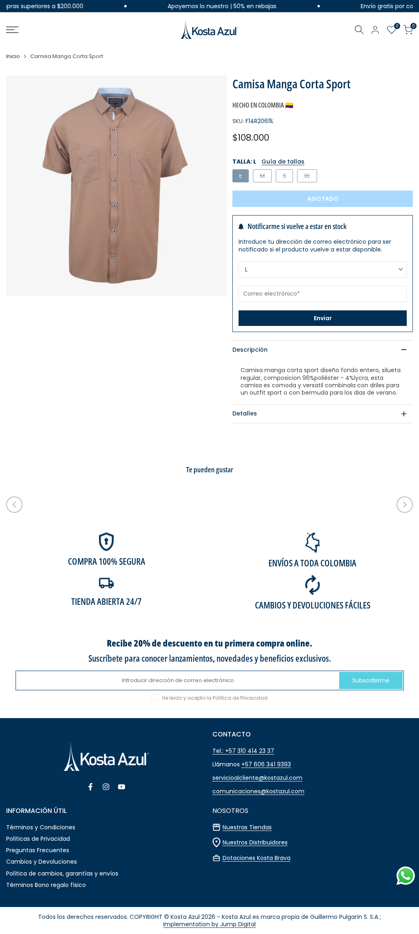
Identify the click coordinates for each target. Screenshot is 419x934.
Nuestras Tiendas (247, 827)
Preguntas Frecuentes (37, 850)
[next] (404, 504)
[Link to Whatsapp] (405, 876)
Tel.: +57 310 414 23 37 (243, 751)
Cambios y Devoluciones (41, 862)
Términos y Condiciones (40, 827)
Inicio (13, 56)
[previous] (14, 504)
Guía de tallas (282, 161)
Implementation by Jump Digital (209, 924)
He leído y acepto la (215, 698)
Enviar (323, 318)
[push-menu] (12, 30)
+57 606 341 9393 (266, 764)
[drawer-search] (359, 29)
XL (310, 176)
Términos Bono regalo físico (46, 885)
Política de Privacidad (240, 697)
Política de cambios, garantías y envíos (62, 873)
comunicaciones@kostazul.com (258, 791)
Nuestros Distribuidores (255, 842)
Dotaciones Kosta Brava (257, 858)
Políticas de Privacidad (38, 839)
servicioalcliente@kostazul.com (257, 778)
